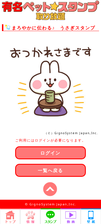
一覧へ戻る (50, 170)
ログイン (50, 153)
